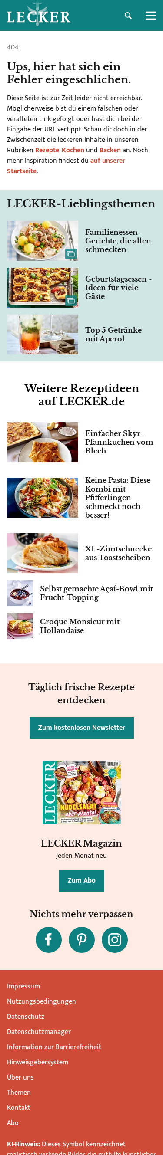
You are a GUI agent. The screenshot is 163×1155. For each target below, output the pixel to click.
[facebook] (49, 940)
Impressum (23, 986)
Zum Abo (82, 880)
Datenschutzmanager (39, 1032)
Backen (110, 150)
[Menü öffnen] (151, 15)
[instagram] (115, 940)
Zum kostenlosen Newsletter (81, 728)
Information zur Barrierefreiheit (54, 1047)
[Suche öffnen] (128, 16)
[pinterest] (82, 940)
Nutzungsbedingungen (41, 1001)
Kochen (73, 150)
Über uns (20, 1077)
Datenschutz (25, 1017)
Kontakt (18, 1108)
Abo (13, 1123)
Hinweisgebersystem (37, 1062)
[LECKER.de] (38, 15)
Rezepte (46, 150)
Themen (19, 1093)
